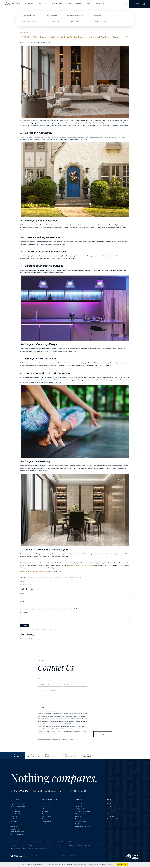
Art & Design (52, 15)
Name (22, 593)
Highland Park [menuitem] (46, 806)
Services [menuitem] (79, 4)
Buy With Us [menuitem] (80, 809)
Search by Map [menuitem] (15, 829)
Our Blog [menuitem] (109, 814)
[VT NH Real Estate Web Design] (132, 857)
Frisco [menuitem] (43, 804)
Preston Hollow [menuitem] (46, 816)
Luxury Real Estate (29, 21)
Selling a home (63, 577)
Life (120, 15)
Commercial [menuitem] (78, 819)
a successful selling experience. (52, 568)
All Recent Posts (30, 15)
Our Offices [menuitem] (110, 811)
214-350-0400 (126, 3)
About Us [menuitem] (89, 4)
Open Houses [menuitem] (15, 826)
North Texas (50, 756)
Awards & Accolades (75, 15)
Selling (55, 577)
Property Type (89, 756)
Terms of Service (50, 629)
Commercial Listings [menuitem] (17, 824)
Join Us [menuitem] (109, 809)
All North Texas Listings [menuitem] (18, 806)
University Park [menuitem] (46, 821)
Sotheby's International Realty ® (16, 844)
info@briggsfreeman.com (49, 791)
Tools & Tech (75, 21)
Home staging (47, 577)
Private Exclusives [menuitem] (80, 814)
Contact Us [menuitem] (100, 4)
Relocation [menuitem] (78, 816)
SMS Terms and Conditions (55, 731)
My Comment (24, 612)
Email (22, 601)
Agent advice (38, 577)
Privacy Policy (43, 629)
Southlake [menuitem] (45, 819)
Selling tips (30, 577)
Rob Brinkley (26, 42)
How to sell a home (75, 577)
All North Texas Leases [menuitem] (17, 834)
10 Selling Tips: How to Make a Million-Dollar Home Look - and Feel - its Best (69, 37)
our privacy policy (42, 731)
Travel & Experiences (97, 21)
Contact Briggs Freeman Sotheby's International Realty (36, 571)
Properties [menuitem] (29, 4)
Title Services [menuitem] (79, 824)
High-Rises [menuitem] (14, 816)
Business (97, 15)
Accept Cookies (122, 864)
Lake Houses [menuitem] (14, 821)
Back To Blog (24, 32)
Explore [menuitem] (69, 4)
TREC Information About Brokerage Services (37, 848)
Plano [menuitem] (43, 814)
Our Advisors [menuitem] (57, 4)
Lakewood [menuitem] (45, 809)
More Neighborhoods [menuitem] (48, 824)
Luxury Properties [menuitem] (16, 814)
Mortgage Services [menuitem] (80, 821)
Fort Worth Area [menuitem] (15, 811)
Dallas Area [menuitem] (14, 809)
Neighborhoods (69, 756)
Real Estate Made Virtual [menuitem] (82, 826)
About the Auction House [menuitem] (114, 819)
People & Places (52, 21)
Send (102, 734)
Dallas (16, 756)
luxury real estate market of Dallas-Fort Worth (45, 563)
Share (127, 36)
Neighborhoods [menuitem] (42, 4)
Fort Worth (32, 756)
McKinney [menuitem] (45, 811)
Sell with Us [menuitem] (78, 804)
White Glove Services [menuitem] (83, 811)
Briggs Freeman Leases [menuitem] (17, 831)
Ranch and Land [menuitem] (15, 819)
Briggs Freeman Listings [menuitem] (18, 804)
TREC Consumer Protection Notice (18, 848)
